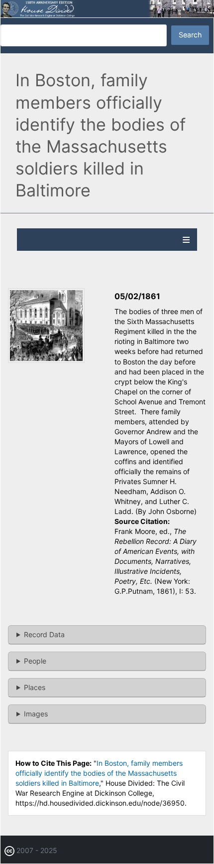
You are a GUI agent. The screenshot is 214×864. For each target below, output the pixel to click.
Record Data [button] (44, 634)
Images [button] (36, 713)
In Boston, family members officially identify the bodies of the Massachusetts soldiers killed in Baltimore (99, 773)
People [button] (35, 661)
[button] (46, 360)
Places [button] (34, 687)
